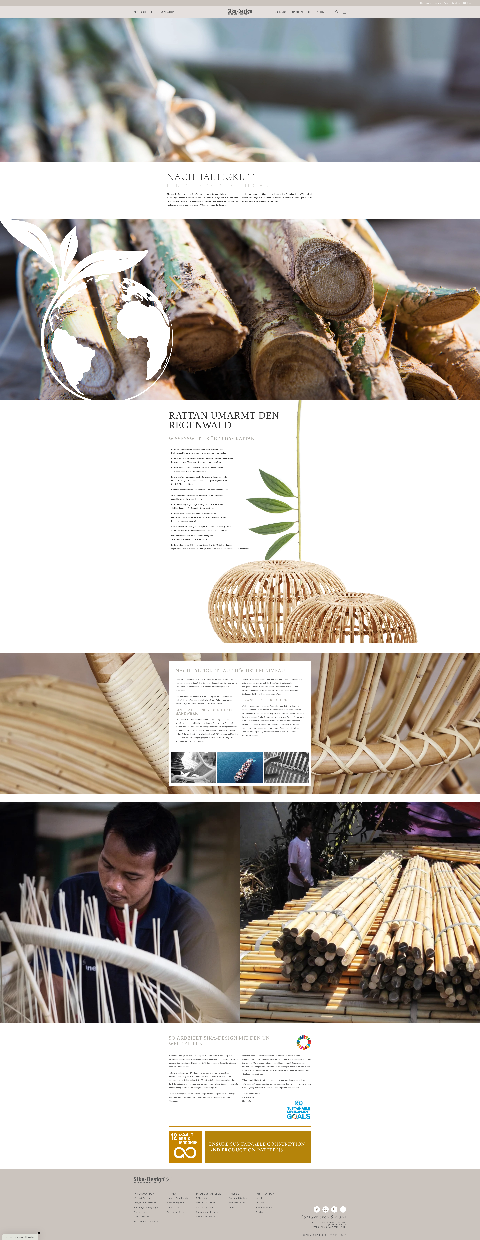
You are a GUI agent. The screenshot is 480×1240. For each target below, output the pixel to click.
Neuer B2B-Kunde (206, 1202)
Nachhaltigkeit (302, 12)
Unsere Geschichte (177, 1198)
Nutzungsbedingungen (146, 1207)
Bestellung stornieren (146, 1221)
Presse (446, 3)
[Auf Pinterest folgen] (334, 1209)
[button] (20, 1237)
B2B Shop (467, 3)
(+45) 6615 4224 (337, 1224)
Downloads (456, 3)
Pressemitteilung (238, 1198)
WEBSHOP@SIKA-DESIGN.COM (329, 1227)
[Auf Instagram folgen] (325, 1209)
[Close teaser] (39, 1233)
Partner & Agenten (177, 1212)
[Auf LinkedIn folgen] (343, 1209)
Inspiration (167, 12)
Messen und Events (207, 1212)
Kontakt (233, 1207)
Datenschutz (141, 1212)
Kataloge (437, 3)
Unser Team (173, 1207)
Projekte (261, 1202)
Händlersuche (425, 3)
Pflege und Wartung (145, 1202)
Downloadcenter (205, 1216)
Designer (261, 1212)
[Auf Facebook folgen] (317, 1209)
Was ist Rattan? (143, 1198)
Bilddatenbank (237, 1202)
